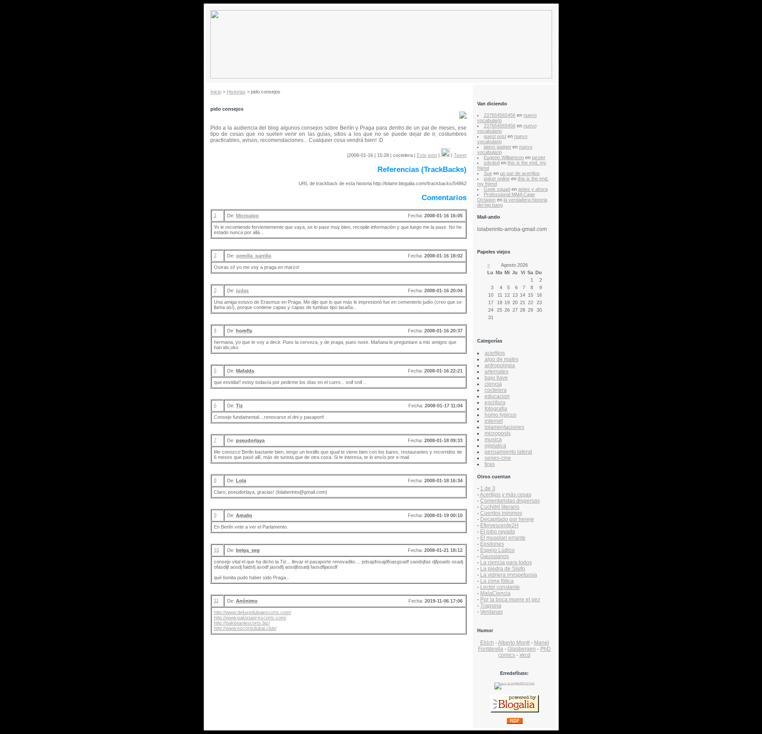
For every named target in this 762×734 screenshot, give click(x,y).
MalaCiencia (495, 593)
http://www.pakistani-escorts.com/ (250, 617)
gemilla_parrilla (253, 255)
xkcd (524, 655)
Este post (427, 155)
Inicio (215, 91)
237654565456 (499, 115)
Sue (488, 173)
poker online (497, 178)
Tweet (460, 155)
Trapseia (490, 606)
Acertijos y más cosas (505, 495)
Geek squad (497, 189)
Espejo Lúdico (497, 550)
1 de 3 (487, 488)
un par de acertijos (520, 173)
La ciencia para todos (506, 562)
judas (242, 290)
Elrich (487, 643)
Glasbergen (522, 649)
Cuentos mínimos (501, 513)
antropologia (500, 365)
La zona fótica (497, 581)
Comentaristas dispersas (510, 501)
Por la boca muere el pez (510, 599)
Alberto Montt (514, 643)
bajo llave (496, 378)
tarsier (538, 157)
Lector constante (500, 587)
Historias (236, 91)
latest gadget (497, 146)
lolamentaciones (504, 427)
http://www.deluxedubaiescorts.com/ (252, 612)
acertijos (495, 353)
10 (216, 549)
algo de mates (502, 359)
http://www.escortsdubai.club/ (245, 628)
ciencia (493, 384)
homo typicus (500, 415)
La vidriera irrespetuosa (508, 575)
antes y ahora (533, 189)
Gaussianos (494, 556)
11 (216, 600)
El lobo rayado (497, 532)
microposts (498, 433)
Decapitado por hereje (507, 519)
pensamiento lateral (508, 452)
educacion (497, 396)
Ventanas (491, 612)
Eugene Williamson (504, 157)
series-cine (498, 458)
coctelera (496, 390)
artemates (496, 372)
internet (494, 421)
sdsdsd (492, 162)
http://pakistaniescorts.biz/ (242, 623)
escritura (495, 402)
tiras (490, 464)
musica (493, 439)
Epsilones (492, 544)
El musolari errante (503, 538)
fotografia (496, 409)
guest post (495, 136)
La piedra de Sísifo (502, 569)
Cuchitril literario (499, 507)
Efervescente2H (499, 525)
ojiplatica (495, 446)
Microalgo (247, 215)
